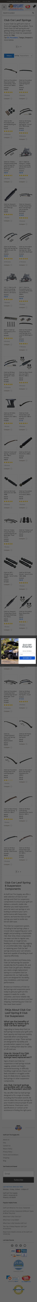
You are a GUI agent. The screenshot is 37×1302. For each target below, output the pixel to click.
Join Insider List (27, 658)
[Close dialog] (34, 640)
